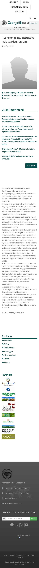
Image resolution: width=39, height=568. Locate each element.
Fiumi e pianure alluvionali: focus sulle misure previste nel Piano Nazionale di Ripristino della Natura (17, 129)
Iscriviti (33, 518)
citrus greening (26, 93)
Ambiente (8, 340)
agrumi (6, 98)
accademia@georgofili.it (13, 503)
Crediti (5, 555)
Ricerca (7, 362)
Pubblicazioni (19, 12)
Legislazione (9, 348)
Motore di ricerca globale (19, 7)
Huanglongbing (9, 93)
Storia (6, 359)
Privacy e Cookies (16, 555)
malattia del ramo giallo (13, 95)
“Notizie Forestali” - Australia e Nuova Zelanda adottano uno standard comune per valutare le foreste (18, 119)
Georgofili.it (13, 2)
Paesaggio (8, 351)
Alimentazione (10, 355)
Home (15, 27)
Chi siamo (26, 2)
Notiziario (22, 27)
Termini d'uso (29, 555)
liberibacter (32, 95)
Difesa (6, 344)
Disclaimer (19, 557)
